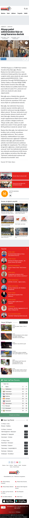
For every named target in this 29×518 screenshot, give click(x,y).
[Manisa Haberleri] (6, 8)
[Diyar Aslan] (4, 308)
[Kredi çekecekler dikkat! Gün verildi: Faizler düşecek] (21, 207)
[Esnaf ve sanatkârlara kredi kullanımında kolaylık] (7, 219)
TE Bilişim (18, 512)
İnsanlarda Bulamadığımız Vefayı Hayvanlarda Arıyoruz (16, 254)
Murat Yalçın (11, 258)
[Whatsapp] (20, 462)
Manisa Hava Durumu (22, 481)
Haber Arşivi (19, 496)
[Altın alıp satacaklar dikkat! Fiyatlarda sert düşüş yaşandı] (7, 207)
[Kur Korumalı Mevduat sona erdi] (21, 231)
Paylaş (4, 58)
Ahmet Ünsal (11, 292)
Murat (10, 192)
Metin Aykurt (12, 299)
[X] (12, 462)
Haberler (3, 26)
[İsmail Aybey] (4, 253)
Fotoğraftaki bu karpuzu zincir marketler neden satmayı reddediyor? (17, 275)
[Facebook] (9, 462)
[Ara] (25, 8)
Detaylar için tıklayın (14, 415)
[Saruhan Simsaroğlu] (4, 267)
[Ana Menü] (27, 8)
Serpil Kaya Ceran (13, 286)
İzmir (8, 13)
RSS (4, 507)
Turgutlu (19, 13)
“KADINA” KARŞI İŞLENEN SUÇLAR (17, 315)
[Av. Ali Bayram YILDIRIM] (4, 315)
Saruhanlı (24, 465)
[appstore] (8, 501)
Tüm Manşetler (20, 491)
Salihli (25, 13)
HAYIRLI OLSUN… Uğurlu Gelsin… (17, 282)
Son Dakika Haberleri (7, 496)
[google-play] (21, 501)
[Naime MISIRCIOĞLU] (4, 281)
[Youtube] (17, 462)
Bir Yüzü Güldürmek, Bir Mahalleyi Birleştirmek (17, 288)
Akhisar (13, 13)
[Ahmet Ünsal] (4, 294)
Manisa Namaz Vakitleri (8, 486)
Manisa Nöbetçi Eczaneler (5, 482)
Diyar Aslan (11, 306)
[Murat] (4, 193)
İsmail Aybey (11, 252)
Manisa (3, 13)
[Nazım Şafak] (4, 274)
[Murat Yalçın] (4, 260)
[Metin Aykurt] (4, 301)
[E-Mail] (10, 196)
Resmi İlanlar (16, 466)
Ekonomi (10, 26)
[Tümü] (27, 248)
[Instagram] (14, 462)
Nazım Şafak (11, 272)
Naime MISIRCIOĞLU (13, 280)
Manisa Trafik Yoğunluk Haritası (21, 487)
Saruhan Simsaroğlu (14, 265)
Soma (11, 466)
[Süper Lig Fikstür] (27, 420)
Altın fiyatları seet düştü (20, 224)
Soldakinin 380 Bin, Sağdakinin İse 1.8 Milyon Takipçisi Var (18, 309)
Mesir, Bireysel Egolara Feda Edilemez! (15, 295)
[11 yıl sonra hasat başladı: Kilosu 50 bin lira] (7, 231)
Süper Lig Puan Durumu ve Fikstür (7, 492)
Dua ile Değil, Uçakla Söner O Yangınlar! (15, 302)
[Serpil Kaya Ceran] (4, 287)
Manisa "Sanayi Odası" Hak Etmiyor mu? (17, 268)
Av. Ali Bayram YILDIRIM (14, 314)
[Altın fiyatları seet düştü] (21, 219)
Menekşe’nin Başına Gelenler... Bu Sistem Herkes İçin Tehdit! (16, 261)
